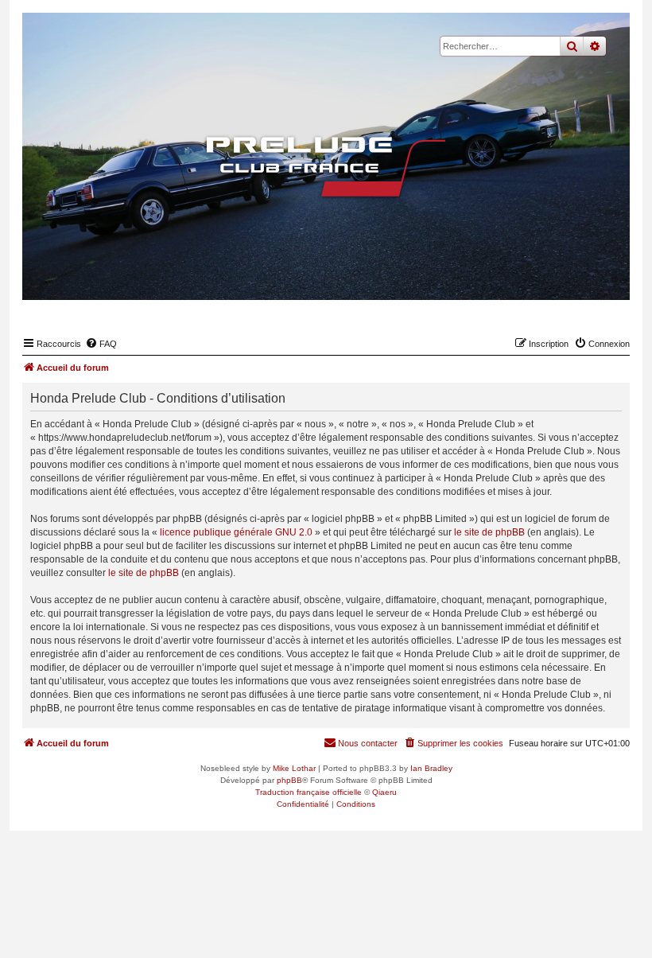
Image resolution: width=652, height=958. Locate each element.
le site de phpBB (489, 532)
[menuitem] (101, 343)
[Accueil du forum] (326, 166)
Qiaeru (384, 792)
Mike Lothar (294, 768)
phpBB (289, 780)
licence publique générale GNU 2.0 (236, 532)
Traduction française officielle (308, 792)
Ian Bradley (431, 768)
